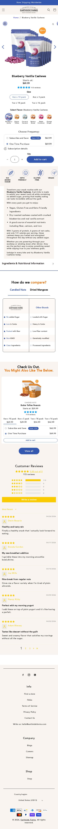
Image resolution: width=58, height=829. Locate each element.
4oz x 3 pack (39, 97)
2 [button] (25, 648)
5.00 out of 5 (36, 471)
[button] (3, 10)
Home (15, 17)
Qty (29, 154)
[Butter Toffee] (17, 117)
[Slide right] (55, 47)
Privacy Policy (29, 712)
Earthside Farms (28, 820)
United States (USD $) (27, 800)
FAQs (29, 700)
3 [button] (29, 648)
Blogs (29, 745)
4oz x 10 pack (19, 97)
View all (29, 451)
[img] (8, 516)
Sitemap (29, 757)
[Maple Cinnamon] (41, 117)
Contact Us (30, 718)
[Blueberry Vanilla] (9, 117)
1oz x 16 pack (38, 103)
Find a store (29, 694)
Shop (29, 778)
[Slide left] (3, 47)
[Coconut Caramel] (25, 117)
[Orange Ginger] (49, 117)
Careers (29, 751)
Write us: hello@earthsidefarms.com (29, 724)
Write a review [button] (29, 499)
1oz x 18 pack (18, 103)
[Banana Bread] (33, 117)
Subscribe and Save (19, 138)
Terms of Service (29, 706)
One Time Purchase (19, 144)
